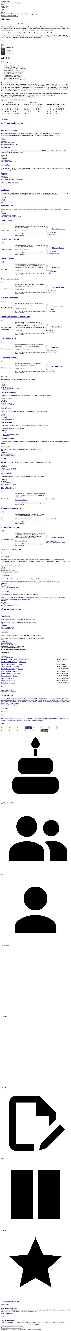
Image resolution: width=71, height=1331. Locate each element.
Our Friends (5, 575)
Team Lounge (5, 616)
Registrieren (20, 3)
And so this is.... (5, 177)
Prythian (41, 638)
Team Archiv (11, 638)
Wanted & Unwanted (8, 392)
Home (2, 4)
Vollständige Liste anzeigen (8, 691)
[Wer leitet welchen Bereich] (3, 44)
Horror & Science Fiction (39, 581)
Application (4, 566)
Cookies (20, 1326)
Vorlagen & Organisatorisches (17, 622)
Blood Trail (8, 599)
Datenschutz (10, 1326)
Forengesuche (4, 638)
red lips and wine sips (6, 454)
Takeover (3, 197)
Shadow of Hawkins (6, 643)
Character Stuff (6, 422)
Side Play (4, 459)
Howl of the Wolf (8, 339)
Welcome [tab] (3, 15)
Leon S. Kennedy (5, 1301)
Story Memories (6, 473)
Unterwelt (10, 449)
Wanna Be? (5, 556)
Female (3, 398)
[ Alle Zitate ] (14, 1308)
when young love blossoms (8, 468)
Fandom (3, 581)
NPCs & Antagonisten (18, 428)
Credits (16, 1326)
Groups (7, 398)
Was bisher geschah (6, 387)
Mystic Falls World (9, 298)
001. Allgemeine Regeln (7, 142)
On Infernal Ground (10, 239)
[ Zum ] (23, 100)
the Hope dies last (53, 597)
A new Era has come (10, 279)
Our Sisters (5, 591)
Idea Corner (5, 190)
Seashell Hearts (5, 586)
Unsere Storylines (5, 160)
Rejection (22, 566)
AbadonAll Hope (16, 599)
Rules (2, 138)
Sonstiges (18, 638)
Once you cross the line (11, 549)
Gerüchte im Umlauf (33, 1324)
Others (10, 428)
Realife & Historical (16, 581)
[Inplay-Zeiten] (1, 61)
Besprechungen (5, 622)
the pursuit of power (6, 403)
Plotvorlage (4, 417)
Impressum (4, 1326)
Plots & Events (6, 408)
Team (8, 1)
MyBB (9, 1329)
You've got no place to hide (12, 123)
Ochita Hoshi (44, 597)
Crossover (8, 581)
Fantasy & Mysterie (27, 581)
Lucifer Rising (7, 220)
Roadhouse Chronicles (24, 597)
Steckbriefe (24, 638)
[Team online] (1, 44)
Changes (17, 566)
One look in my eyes (10, 183)
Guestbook (4, 173)
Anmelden (14, 3)
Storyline (4, 376)
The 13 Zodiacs (7, 488)
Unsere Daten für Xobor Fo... (9, 570)
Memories (4, 632)
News (2, 155)
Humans (6, 428)
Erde (6, 449)
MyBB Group (23, 1329)
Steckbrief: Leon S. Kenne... (8, 215)
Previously (3, 382)
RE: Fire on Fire (8, 1313)
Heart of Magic (7, 258)
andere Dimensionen (27, 449)
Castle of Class (14, 597)
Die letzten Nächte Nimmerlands (15, 317)
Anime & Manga (51, 581)
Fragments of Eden (26, 599)
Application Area (7, 206)
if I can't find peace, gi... (7, 482)
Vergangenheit (37, 449)
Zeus (2, 433)
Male (10, 398)
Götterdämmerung (9, 358)
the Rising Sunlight (35, 597)
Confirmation (11, 566)
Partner (29, 638)
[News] (3, 61)
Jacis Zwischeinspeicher (7, 627)
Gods (2, 428)
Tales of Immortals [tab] (12, 15)
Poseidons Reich (17, 449)
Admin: (21, 231)
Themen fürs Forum (31, 622)
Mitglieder (3, 1)
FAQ (5, 155)
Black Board (5, 147)
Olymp (3, 449)
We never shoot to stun (11, 609)
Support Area (5, 165)
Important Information (9, 130)
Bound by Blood (5, 597)
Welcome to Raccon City (12, 508)
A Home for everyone (10, 527)
